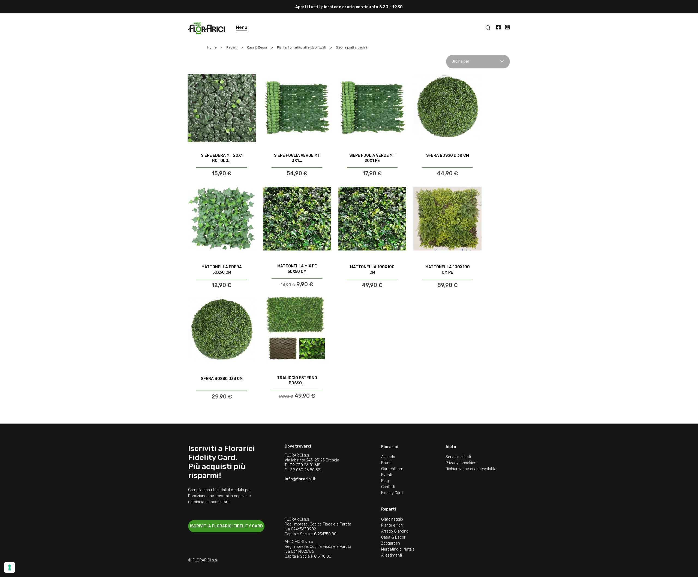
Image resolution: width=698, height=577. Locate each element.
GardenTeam (392, 469)
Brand (386, 463)
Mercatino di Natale (398, 549)
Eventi (386, 475)
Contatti (388, 487)
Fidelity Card (392, 493)
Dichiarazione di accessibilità (471, 469)
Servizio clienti (458, 457)
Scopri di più (222, 162)
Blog (385, 481)
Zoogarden (390, 543)
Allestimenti (391, 555)
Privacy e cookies (461, 463)
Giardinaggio (392, 519)
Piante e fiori (392, 525)
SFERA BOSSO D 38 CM (447, 155)
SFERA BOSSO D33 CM (222, 378)
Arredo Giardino (394, 531)
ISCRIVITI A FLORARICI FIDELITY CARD (226, 526)
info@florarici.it (300, 479)
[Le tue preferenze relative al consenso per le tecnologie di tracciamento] (9, 567)
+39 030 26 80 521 (304, 470)
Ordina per (460, 61)
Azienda (388, 457)
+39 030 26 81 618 (304, 465)
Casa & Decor (393, 537)
